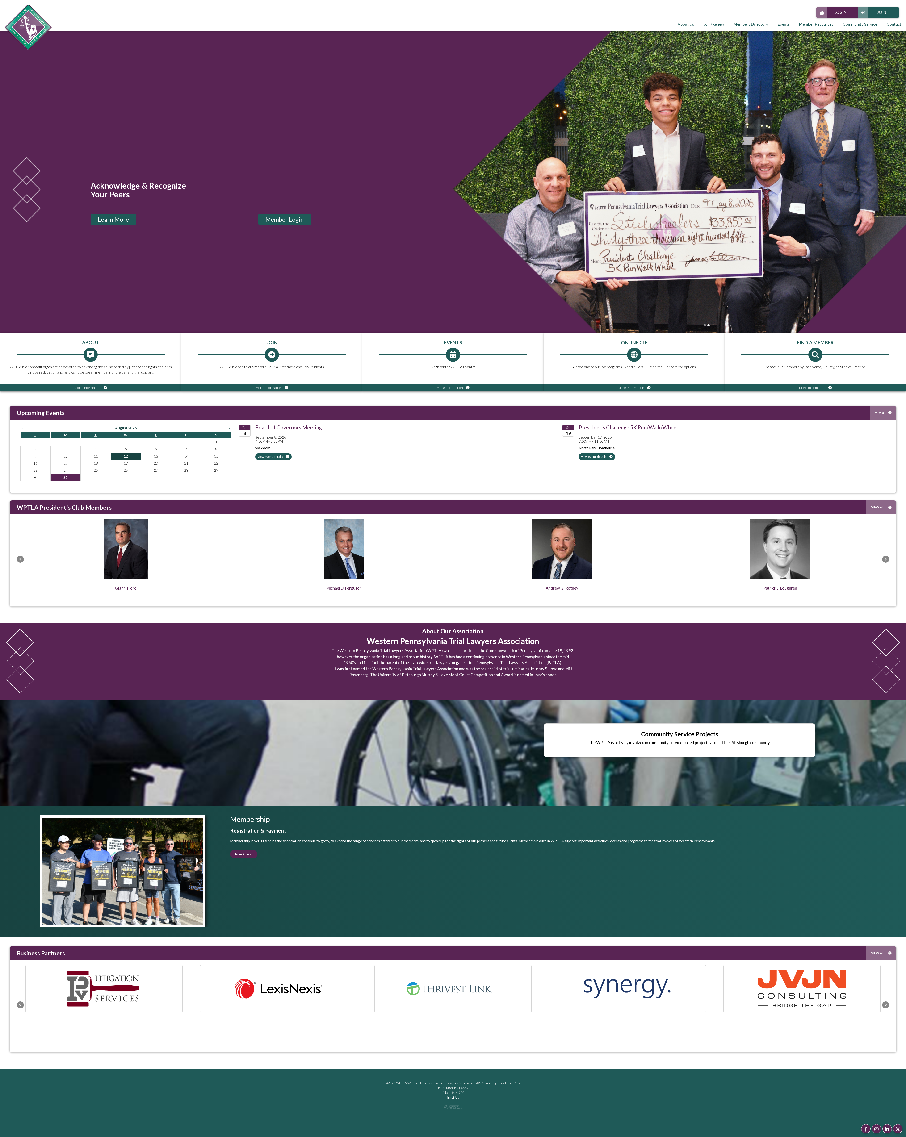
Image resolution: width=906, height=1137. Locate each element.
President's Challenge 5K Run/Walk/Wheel (628, 427)
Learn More (113, 219)
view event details (271, 456)
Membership (250, 819)
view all (880, 413)
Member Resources (816, 24)
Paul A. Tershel (344, 588)
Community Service (860, 24)
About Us (686, 24)
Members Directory (751, 24)
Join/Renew (714, 24)
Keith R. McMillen (780, 588)
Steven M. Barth (126, 588)
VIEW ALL (878, 507)
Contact (894, 24)
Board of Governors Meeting (288, 427)
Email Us (453, 1065)
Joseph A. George (562, 588)
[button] (20, 559)
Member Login (284, 219)
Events (784, 24)
